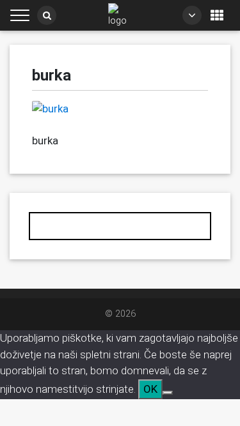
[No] (168, 393)
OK (150, 389)
